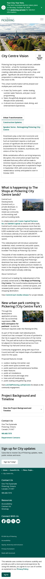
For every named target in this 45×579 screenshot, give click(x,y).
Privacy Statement (8, 549)
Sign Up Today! (10, 462)
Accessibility (7, 504)
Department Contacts (11, 437)
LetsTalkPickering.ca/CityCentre (18, 385)
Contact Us (6, 506)
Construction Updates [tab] (12, 122)
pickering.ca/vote (18, 10)
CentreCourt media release (17, 295)
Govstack (11, 553)
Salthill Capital (14, 223)
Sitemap (5, 509)
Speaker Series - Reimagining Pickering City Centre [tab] (21, 128)
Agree (6, 575)
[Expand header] (42, 19)
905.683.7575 (7, 433)
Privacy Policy (22, 569)
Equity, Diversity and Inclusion (12, 545)
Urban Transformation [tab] (12, 117)
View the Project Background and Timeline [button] (17, 409)
